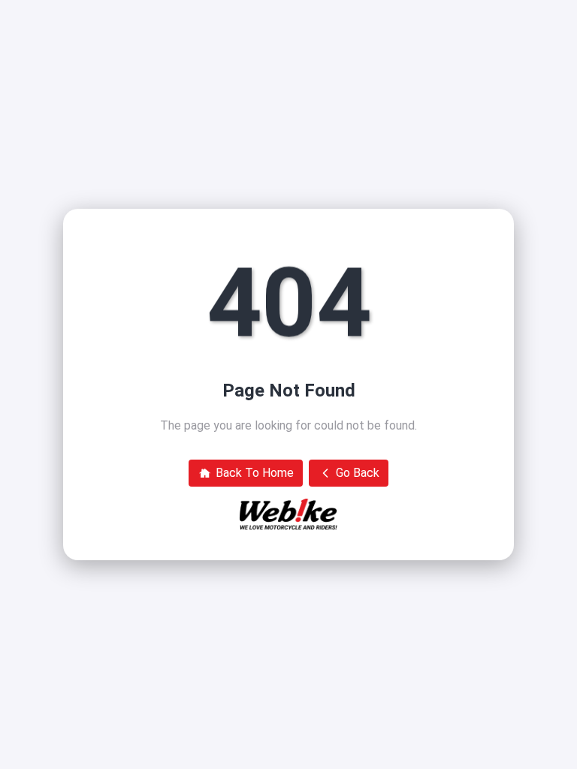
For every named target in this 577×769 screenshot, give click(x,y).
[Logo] (288, 514)
